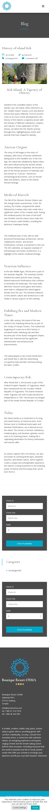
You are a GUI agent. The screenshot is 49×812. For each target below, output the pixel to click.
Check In (10, 501)
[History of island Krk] (24, 83)
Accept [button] (35, 807)
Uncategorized (11, 58)
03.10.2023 (10, 55)
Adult (8, 525)
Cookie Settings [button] (19, 807)
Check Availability (24, 544)
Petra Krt (28, 55)
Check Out (10, 513)
